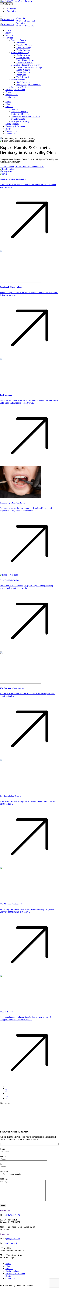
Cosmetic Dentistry (19, 40)
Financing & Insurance (15, 89)
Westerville (10, 9)
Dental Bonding (23, 50)
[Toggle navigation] (1, 16)
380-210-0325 (10, 1243)
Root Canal (21, 75)
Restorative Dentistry (20, 52)
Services (9, 38)
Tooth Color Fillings (25, 60)
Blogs (8, 92)
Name (2, 1149)
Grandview (10, 11)
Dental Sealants (23, 72)
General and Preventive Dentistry (25, 65)
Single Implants (23, 82)
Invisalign (20, 43)
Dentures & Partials (24, 62)
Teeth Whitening (23, 47)
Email (2, 1164)
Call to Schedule (7, 166)
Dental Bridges (23, 57)
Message (4, 1179)
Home (8, 30)
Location (4, 1171)
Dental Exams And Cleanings (29, 67)
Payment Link (11, 94)
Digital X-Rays (23, 70)
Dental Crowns (23, 55)
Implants (9, 35)
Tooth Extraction (23, 77)
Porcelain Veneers (24, 45)
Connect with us (22, 166)
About (8, 33)
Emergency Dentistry (20, 87)
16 (6, 1096)
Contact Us (10, 97)
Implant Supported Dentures (28, 84)
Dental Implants (18, 80)
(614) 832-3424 (13, 1238)
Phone (2, 1156)
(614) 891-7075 (13, 1215)
